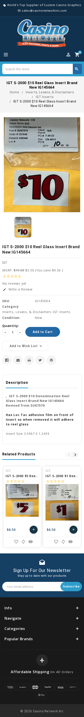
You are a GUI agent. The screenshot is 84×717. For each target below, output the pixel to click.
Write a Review (17, 289)
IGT (5, 263)
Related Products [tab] (18, 454)
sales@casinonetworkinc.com (44, 11)
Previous (68, 455)
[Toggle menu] (7, 54)
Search (77, 69)
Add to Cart (33, 531)
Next (75, 455)
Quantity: (10, 326)
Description (17, 382)
